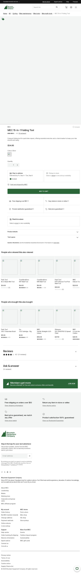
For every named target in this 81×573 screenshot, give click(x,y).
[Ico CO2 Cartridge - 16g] (28, 323)
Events (22, 532)
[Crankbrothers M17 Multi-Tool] (28, 274)
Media (3, 493)
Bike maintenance (25, 13)
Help (67, 1)
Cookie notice (5, 563)
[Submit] (57, 7)
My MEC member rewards (9, 515)
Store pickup (24, 520)
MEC (9, 127)
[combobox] (47, 7)
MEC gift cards (25, 540)
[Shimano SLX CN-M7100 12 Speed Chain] (64, 324)
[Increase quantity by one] (17, 165)
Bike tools (36, 13)
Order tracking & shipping (9, 535)
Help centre (5, 532)
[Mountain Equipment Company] (17, 433)
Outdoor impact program (28, 535)
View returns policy (49, 405)
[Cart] (66, 7)
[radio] (9, 154)
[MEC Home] (9, 7)
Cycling (15, 13)
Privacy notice (6, 555)
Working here (5, 496)
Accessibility (5, 561)
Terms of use (5, 558)
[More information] (3, 19)
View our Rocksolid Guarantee (53, 420)
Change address (6, 518)
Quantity (10, 161)
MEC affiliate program (8, 503)
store (53, 175)
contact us (14, 464)
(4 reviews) (22, 133)
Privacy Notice (5, 464)
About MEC (4, 488)
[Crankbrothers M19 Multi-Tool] (46, 274)
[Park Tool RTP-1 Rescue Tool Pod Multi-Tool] (64, 274)
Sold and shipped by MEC (18, 184)
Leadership (5, 490)
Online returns (6, 523)
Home (5, 13)
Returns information (7, 538)
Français (75, 1)
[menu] (76, 7)
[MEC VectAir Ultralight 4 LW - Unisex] (46, 324)
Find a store (24, 512)
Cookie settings (5, 526)
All (10, 13)
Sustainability (24, 538)
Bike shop (23, 515)
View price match (11, 420)
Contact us (4, 543)
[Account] (71, 7)
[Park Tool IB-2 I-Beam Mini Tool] (10, 274)
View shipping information (14, 405)
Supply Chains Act (7, 566)
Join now (71, 383)
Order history (5, 512)
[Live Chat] (77, 569)
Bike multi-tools (47, 13)
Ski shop (23, 518)
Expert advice (58, 1)
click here (56, 242)
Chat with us (4, 546)
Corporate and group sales (8, 500)
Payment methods (7, 520)
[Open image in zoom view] (40, 70)
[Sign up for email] (29, 456)
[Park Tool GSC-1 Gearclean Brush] (10, 323)
